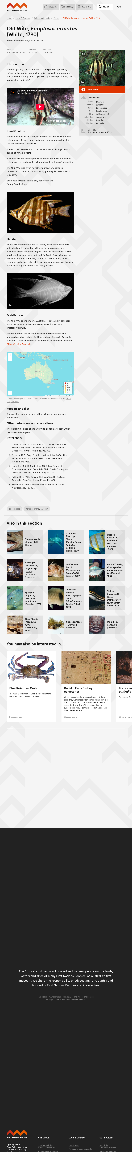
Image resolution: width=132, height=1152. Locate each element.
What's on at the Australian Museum (46, 1146)
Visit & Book (44, 1137)
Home (9, 18)
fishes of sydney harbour (37, 508)
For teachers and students (80, 1148)
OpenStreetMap (53, 395)
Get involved (106, 1137)
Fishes (56, 18)
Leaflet (47, 395)
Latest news (74, 1145)
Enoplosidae (14, 508)
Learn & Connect (22, 18)
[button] (10, 355)
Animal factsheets (42, 18)
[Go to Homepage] (19, 1134)
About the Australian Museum (108, 1146)
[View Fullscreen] (10, 393)
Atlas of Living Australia (19, 343)
